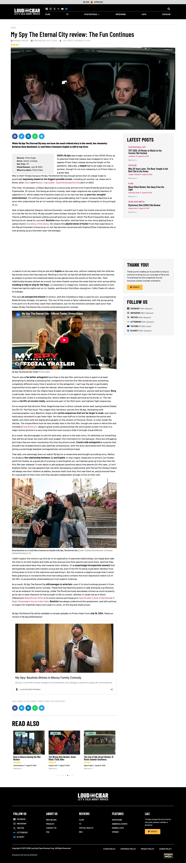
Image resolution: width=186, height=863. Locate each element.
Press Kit (50, 824)
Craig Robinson (29, 426)
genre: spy (49, 701)
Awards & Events (119, 824)
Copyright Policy (128, 849)
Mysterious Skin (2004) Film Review (144, 205)
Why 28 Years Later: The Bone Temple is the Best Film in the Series (148, 170)
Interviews (117, 820)
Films (13, 28)
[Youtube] (62, 9)
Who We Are (51, 820)
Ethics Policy (109, 849)
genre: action (23, 701)
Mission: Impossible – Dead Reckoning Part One (57, 182)
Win (80, 832)
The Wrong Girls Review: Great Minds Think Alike (62, 758)
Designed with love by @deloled (24, 855)
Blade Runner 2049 (33, 597)
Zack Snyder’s (94, 597)
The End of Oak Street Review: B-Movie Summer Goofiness (99, 758)
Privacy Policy (147, 849)
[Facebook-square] (47, 9)
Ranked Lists (118, 828)
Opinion (115, 832)
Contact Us (51, 828)
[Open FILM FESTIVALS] (99, 14)
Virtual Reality (86, 828)
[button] (169, 9)
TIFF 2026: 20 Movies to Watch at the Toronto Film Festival (145, 152)
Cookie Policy (165, 849)
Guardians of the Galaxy (37, 223)
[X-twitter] (54, 9)
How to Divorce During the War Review (27, 758)
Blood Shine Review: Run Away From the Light (146, 188)
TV (80, 824)
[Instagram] (50, 9)
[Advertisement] (65, 251)
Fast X (28, 182)
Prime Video (60, 701)
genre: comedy (37, 701)
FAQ (47, 832)
